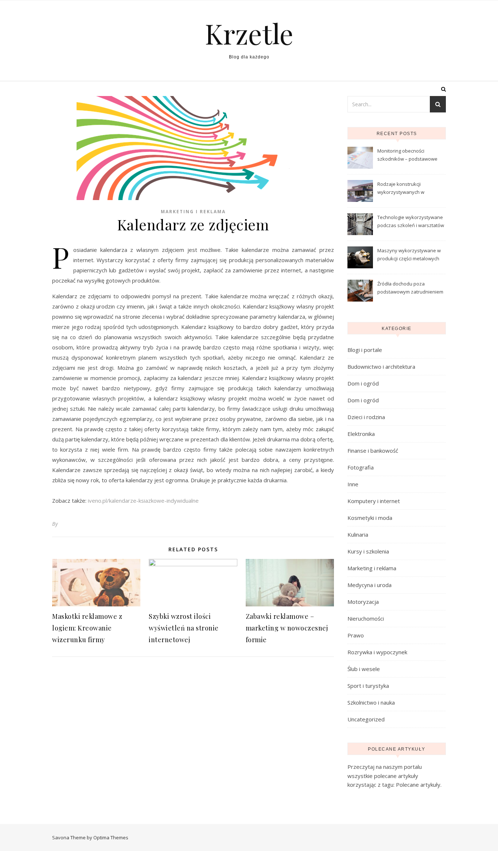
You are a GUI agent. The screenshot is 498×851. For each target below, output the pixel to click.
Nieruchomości (365, 618)
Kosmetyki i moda (369, 517)
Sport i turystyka (368, 685)
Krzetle (249, 33)
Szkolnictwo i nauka (371, 702)
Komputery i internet (373, 501)
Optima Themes (110, 837)
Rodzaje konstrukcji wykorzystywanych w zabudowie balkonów (401, 189)
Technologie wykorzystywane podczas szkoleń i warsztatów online (410, 222)
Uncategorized (366, 719)
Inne (352, 484)
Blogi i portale (364, 349)
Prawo (355, 635)
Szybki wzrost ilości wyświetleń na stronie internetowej (184, 628)
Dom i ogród (363, 383)
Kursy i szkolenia (368, 551)
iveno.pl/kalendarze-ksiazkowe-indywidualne (143, 500)
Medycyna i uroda (369, 585)
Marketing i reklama (193, 211)
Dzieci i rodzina (366, 417)
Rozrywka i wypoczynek (377, 652)
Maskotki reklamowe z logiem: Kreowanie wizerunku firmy (87, 628)
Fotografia (360, 467)
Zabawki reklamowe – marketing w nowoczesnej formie (287, 628)
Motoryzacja (363, 601)
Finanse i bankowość (372, 450)
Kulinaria (357, 534)
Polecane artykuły (418, 784)
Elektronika (361, 433)
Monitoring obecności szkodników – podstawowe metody (407, 155)
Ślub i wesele (363, 668)
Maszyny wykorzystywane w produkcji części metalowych (409, 254)
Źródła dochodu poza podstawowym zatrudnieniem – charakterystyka (410, 288)
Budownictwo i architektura (381, 366)
